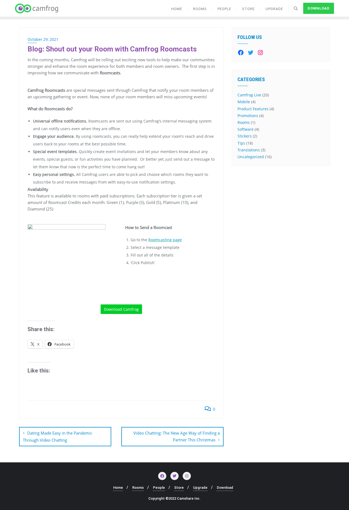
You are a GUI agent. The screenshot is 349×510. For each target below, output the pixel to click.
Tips (241, 143)
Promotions (247, 115)
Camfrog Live (249, 94)
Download (319, 8)
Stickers (244, 136)
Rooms (243, 122)
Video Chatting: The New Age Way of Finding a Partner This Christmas (176, 436)
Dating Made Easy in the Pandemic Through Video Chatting (57, 436)
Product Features (253, 108)
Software (245, 129)
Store (179, 487)
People (159, 487)
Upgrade (200, 487)
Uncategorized (250, 156)
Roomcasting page (165, 239)
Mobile (243, 101)
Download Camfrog (121, 309)
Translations (248, 149)
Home (118, 487)
